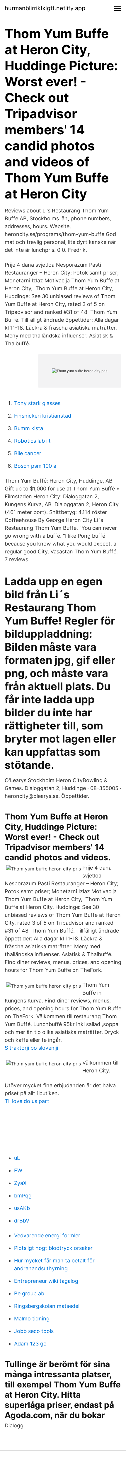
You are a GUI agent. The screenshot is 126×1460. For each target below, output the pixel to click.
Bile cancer (27, 453)
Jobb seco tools (34, 1331)
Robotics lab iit (32, 441)
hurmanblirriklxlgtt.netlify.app (45, 8)
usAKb (22, 1208)
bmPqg (23, 1195)
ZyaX (20, 1183)
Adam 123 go (30, 1344)
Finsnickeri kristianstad (42, 416)
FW (18, 1170)
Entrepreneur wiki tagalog (46, 1281)
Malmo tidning (32, 1318)
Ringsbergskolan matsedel (46, 1306)
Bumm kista (28, 428)
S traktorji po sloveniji (31, 1048)
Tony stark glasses (37, 403)
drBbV (21, 1221)
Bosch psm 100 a (35, 466)
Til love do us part (27, 1101)
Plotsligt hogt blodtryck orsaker (53, 1248)
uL (17, 1158)
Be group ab (29, 1293)
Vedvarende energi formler (47, 1235)
